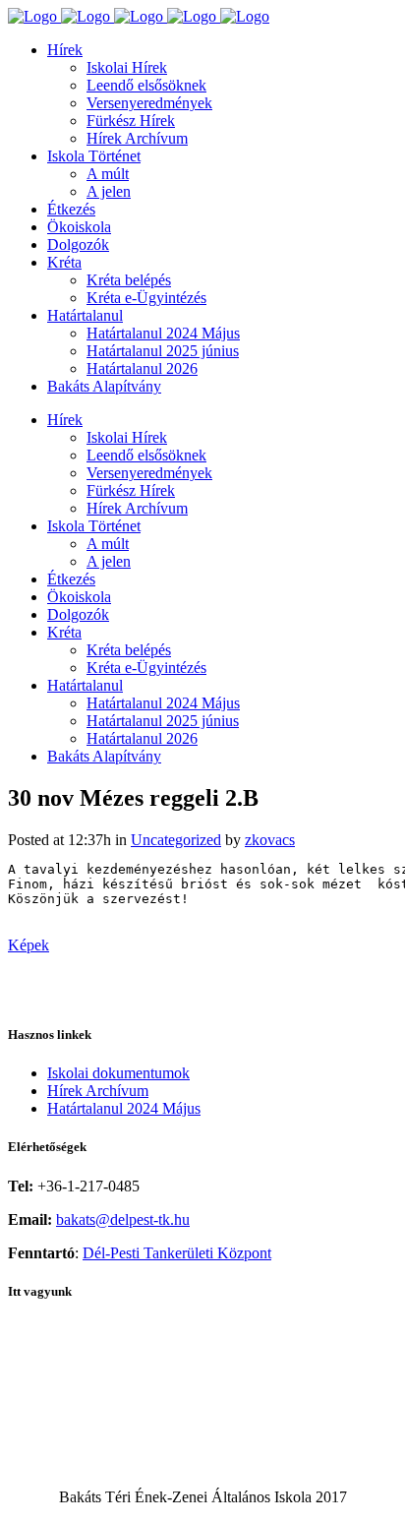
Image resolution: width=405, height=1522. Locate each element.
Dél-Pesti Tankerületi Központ (177, 1253)
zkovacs (270, 839)
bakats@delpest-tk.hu (123, 1219)
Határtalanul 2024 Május (124, 1108)
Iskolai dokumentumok (118, 1073)
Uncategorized (176, 839)
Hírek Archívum (97, 1090)
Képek (28, 945)
